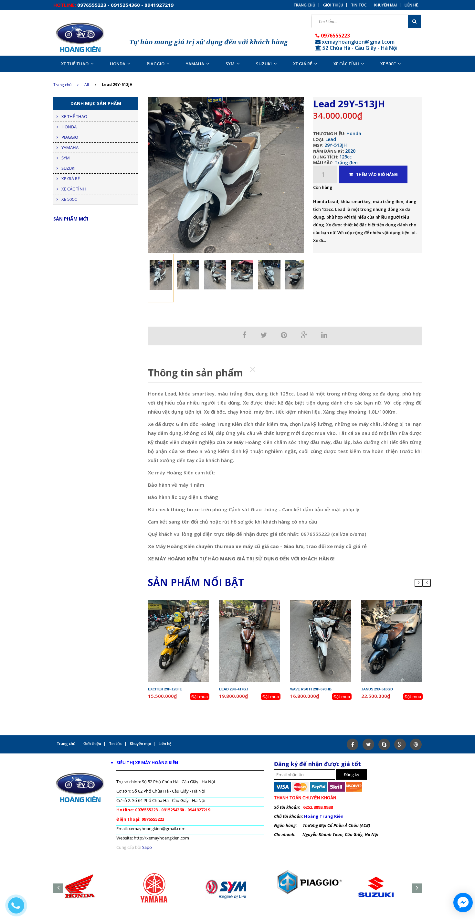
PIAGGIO (155, 64)
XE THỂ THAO (75, 64)
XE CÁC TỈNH (346, 64)
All (86, 84)
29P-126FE (184, 603)
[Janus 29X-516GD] (392, 640)
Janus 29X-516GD (377, 689)
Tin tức (358, 5)
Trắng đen (346, 162)
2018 (335, 609)
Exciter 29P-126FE (165, 689)
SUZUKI (264, 64)
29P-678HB (326, 603)
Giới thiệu (333, 5)
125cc (345, 157)
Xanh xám (401, 620)
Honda (353, 133)
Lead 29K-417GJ (233, 689)
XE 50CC (388, 64)
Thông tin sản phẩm (195, 372)
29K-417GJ (255, 603)
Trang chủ (62, 84)
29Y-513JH (335, 145)
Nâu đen (260, 620)
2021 (406, 609)
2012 (193, 609)
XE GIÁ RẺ (302, 64)
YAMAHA (195, 64)
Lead (330, 139)
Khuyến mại (385, 5)
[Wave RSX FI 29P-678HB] (321, 640)
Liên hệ (411, 5)
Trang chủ (304, 5)
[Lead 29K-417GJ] (249, 640)
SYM (230, 64)
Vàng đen (188, 620)
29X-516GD (397, 603)
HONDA (117, 64)
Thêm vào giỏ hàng (377, 174)
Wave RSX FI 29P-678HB (311, 689)
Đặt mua (199, 696)
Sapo (147, 847)
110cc (332, 614)
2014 (264, 609)
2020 (350, 151)
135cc (190, 614)
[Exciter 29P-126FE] (178, 640)
